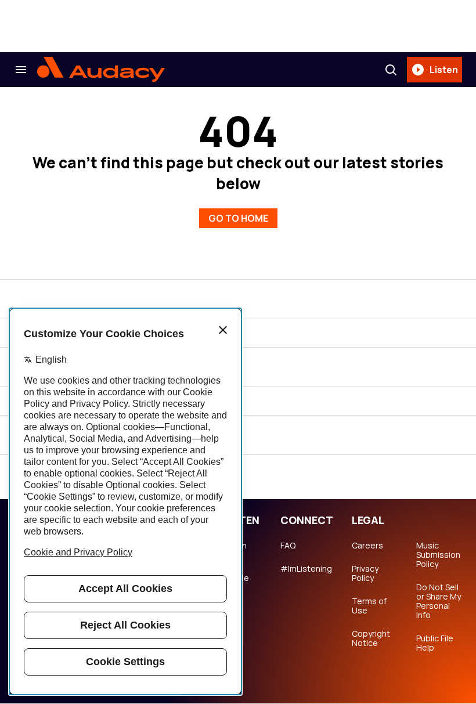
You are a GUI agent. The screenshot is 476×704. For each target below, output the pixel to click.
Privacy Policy (365, 573)
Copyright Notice (371, 638)
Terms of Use (369, 606)
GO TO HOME (238, 218)
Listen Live (235, 550)
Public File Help (434, 643)
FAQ (287, 545)
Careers (367, 545)
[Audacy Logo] (101, 69)
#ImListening (306, 568)
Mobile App (236, 582)
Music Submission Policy (438, 555)
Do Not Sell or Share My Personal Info (438, 601)
